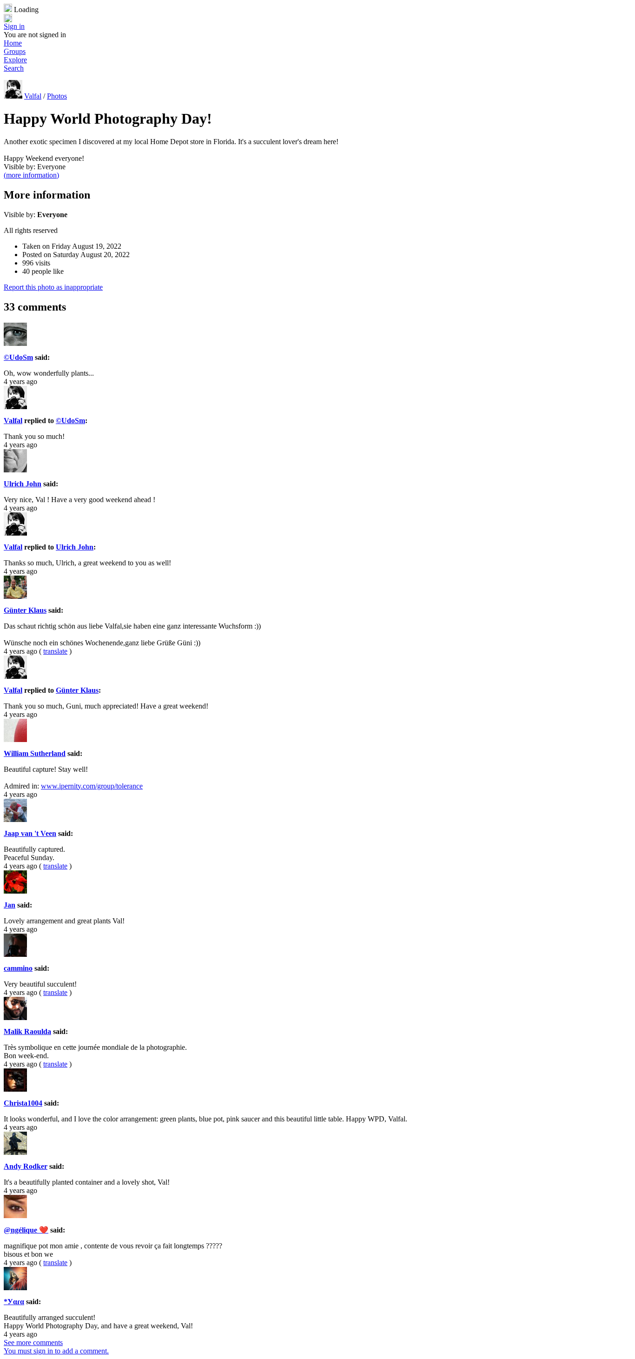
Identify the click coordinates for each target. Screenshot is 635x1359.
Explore (15, 60)
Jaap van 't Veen (30, 833)
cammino (18, 968)
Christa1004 (23, 1103)
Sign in (14, 26)
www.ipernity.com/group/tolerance (92, 786)
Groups (15, 51)
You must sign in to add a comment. (56, 1351)
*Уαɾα (14, 1302)
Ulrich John (22, 484)
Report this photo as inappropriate (53, 287)
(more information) (31, 175)
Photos (57, 96)
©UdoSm (18, 357)
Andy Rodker (25, 1166)
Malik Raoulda (27, 1031)
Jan (9, 905)
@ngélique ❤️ (26, 1230)
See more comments (33, 1342)
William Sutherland (35, 753)
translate (55, 651)
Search (14, 68)
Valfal (32, 96)
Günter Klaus (25, 610)
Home (13, 43)
